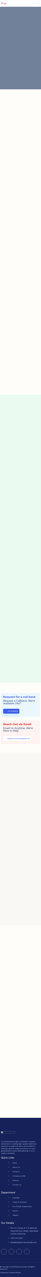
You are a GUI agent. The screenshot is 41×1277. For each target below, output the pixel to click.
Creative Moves (15, 1272)
